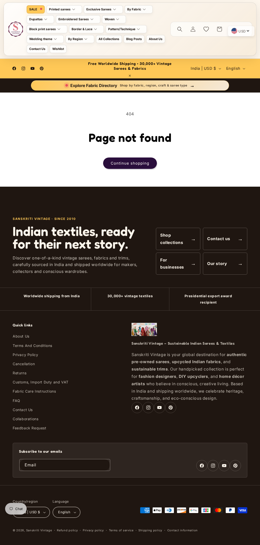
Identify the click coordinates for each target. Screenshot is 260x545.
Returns (19, 373)
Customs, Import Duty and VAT (41, 382)
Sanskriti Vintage (39, 530)
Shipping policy (150, 530)
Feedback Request (29, 428)
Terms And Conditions (32, 345)
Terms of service (121, 530)
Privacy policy (93, 530)
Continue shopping (130, 163)
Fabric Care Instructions (34, 391)
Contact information (182, 530)
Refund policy (67, 530)
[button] (64, 9)
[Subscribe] (104, 465)
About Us (21, 336)
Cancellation (24, 364)
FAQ (16, 400)
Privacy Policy (25, 355)
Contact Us (23, 410)
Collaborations (25, 419)
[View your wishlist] (206, 29)
